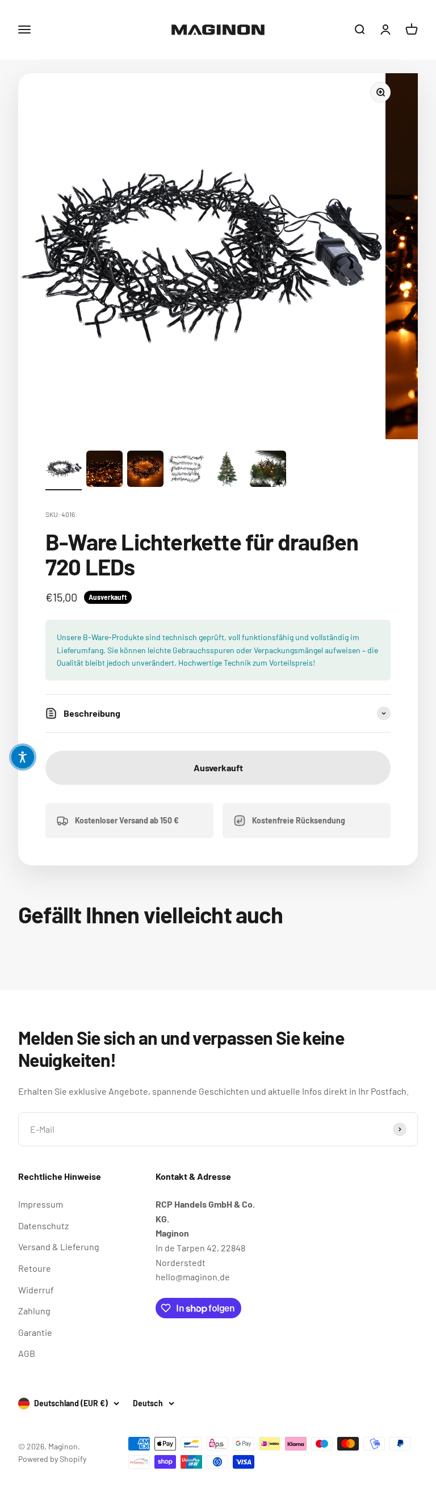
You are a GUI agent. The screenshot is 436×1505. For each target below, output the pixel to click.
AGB (26, 1353)
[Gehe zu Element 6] (268, 470)
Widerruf (36, 1289)
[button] (22, 757)
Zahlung (34, 1310)
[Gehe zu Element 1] (63, 470)
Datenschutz (43, 1225)
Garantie (35, 1332)
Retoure (34, 1268)
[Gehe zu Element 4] (186, 470)
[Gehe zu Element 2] (104, 470)
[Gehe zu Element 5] (227, 470)
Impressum (40, 1204)
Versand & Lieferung (58, 1246)
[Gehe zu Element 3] (145, 470)
